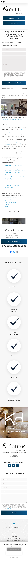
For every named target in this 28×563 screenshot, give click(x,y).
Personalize (14, 557)
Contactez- (14, 23)
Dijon (6, 201)
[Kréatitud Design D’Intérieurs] (12, 1)
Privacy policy (14, 559)
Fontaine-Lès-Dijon (10, 202)
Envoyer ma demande (14, 82)
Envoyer (14, 512)
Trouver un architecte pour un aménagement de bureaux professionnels (13, 185)
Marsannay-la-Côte (10, 199)
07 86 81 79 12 (17, 237)
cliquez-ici (9, 79)
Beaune (7, 206)
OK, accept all (14, 549)
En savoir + (6, 221)
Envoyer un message (14, 241)
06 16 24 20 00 (18, 235)
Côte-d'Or (7, 204)
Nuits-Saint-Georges (10, 197)
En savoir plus (14, 18)
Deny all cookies (14, 553)
